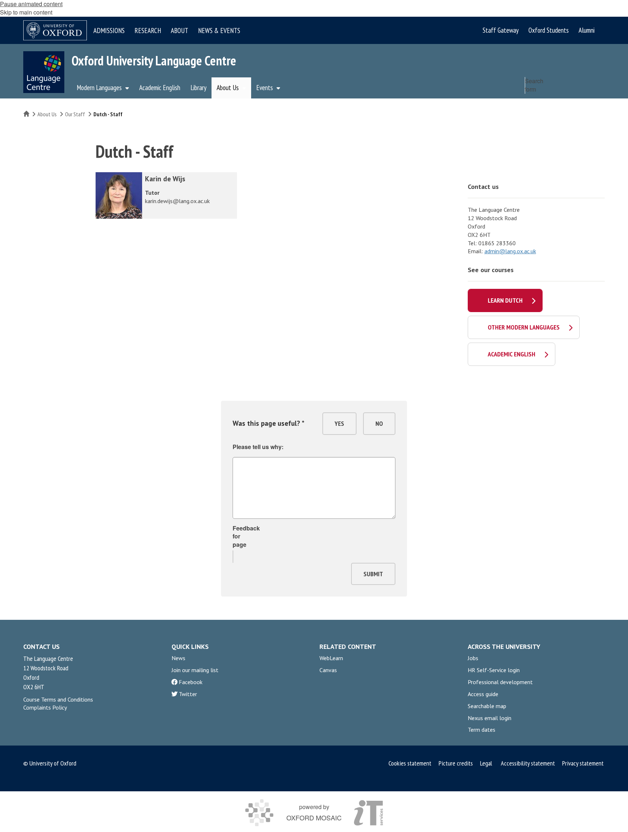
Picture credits (456, 763)
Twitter (188, 694)
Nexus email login (489, 718)
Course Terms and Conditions (58, 699)
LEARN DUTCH (505, 300)
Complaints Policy (45, 707)
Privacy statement (583, 763)
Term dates (481, 729)
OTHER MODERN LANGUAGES (524, 327)
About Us (47, 114)
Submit (373, 574)
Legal (486, 763)
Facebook (190, 682)
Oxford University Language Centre (154, 60)
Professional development (500, 682)
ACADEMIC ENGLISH (511, 354)
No (379, 423)
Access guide (483, 694)
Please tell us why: (258, 447)
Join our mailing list (195, 670)
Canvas (328, 670)
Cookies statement (410, 763)
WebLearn (331, 658)
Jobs (473, 658)
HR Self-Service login (494, 670)
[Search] (597, 101)
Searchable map (487, 706)
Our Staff (75, 114)
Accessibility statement (528, 763)
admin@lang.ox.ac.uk (510, 251)
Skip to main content (26, 12)
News (178, 658)
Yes (339, 423)
